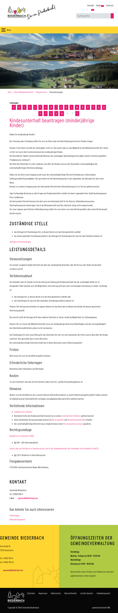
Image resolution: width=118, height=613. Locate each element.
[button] (92, 10)
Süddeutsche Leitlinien (23, 412)
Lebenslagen (14, 515)
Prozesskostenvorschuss (73, 424)
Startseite (31, 593)
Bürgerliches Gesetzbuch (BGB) (22, 436)
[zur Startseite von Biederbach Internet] (32, 11)
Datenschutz (56, 593)
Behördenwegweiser (17, 519)
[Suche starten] (112, 15)
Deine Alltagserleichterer (24, 92)
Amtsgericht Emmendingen (20, 241)
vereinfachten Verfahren (71, 416)
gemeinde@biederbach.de (28, 498)
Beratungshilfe (58, 420)
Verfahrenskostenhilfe (76, 420)
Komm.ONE (106, 607)
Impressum (43, 593)
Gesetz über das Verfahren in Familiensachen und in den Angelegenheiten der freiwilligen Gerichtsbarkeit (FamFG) (54, 448)
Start (10, 92)
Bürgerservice (41, 92)
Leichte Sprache (86, 593)
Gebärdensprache (103, 593)
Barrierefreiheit (71, 593)
